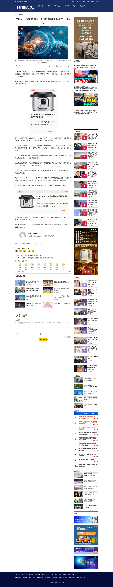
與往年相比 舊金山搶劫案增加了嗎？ (31, 255)
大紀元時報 (48, 577)
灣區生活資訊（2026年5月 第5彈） (92, 349)
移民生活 (57, 6)
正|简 (67, 66)
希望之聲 (55, 577)
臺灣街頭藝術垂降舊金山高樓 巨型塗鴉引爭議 (92, 212)
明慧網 (72, 577)
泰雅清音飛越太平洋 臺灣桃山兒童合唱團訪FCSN (92, 164)
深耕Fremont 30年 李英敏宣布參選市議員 (92, 330)
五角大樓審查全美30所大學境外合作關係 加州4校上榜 (92, 202)
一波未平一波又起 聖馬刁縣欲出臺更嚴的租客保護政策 (37, 258)
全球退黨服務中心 (63, 577)
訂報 (77, 1)
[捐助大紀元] (86, 553)
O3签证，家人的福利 (92, 357)
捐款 (84, 1)
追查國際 (25, 577)
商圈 (88, 1)
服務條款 (31, 574)
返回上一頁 (43, 339)
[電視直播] (86, 568)
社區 (49, 6)
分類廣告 (66, 6)
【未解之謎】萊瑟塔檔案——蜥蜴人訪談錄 (92, 292)
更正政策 (24, 574)
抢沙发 (69, 271)
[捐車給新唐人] (86, 58)
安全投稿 (44, 574)
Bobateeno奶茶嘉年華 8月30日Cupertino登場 (92, 221)
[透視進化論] (86, 274)
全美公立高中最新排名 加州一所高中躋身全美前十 (92, 136)
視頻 (74, 6)
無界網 (83, 577)
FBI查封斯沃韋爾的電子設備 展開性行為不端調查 (92, 183)
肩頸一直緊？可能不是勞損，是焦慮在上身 (92, 301)
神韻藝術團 (40, 577)
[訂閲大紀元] (86, 522)
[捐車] (86, 544)
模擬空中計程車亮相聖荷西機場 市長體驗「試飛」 (92, 145)
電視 (73, 1)
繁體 (97, 1)
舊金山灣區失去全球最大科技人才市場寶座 (92, 155)
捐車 (80, 1)
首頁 (16, 14)
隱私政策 (37, 574)
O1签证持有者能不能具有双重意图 (92, 320)
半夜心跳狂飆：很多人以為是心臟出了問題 (92, 282)
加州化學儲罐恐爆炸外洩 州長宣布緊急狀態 (92, 367)
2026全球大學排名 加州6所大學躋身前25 (92, 311)
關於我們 (18, 574)
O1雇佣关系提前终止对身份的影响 (92, 339)
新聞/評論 (41, 6)
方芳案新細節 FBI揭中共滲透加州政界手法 (92, 174)
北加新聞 (21, 14)
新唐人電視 (32, 577)
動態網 (77, 577)
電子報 (92, 1)
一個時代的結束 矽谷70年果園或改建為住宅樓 (92, 193)
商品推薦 (82, 6)
